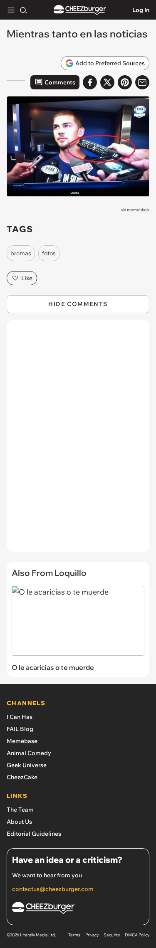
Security (112, 935)
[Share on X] (107, 82)
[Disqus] (78, 440)
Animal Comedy (29, 753)
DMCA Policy (137, 935)
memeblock (138, 209)
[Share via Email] (142, 82)
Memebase (22, 741)
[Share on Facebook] (90, 82)
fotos (49, 253)
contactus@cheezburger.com (53, 889)
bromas (20, 253)
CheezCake (22, 777)
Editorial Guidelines (34, 833)
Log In (140, 10)
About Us (19, 821)
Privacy (92, 935)
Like (26, 278)
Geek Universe (27, 765)
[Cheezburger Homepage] (80, 10)
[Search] (23, 10)
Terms (74, 935)
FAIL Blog (20, 729)
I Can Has (19, 717)
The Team (20, 809)
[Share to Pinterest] (125, 82)
